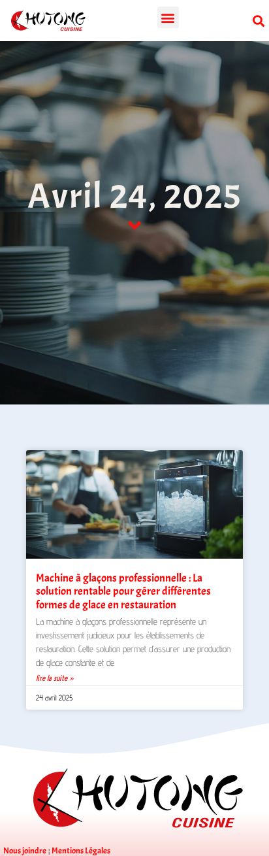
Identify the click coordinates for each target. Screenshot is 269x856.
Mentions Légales (81, 851)
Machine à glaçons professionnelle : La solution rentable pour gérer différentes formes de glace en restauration (123, 591)
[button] (168, 17)
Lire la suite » (55, 678)
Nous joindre (24, 851)
